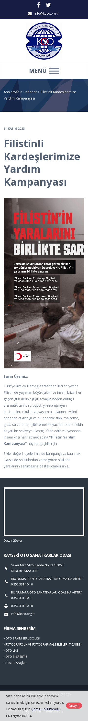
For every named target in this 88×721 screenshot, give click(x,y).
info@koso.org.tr (46, 13)
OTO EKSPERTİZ (16, 657)
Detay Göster (13, 540)
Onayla (73, 705)
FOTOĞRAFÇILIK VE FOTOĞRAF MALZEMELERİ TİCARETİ (43, 644)
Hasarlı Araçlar (15, 663)
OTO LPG (11, 650)
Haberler (30, 92)
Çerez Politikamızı (45, 709)
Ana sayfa (11, 92)
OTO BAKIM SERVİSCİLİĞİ (22, 638)
